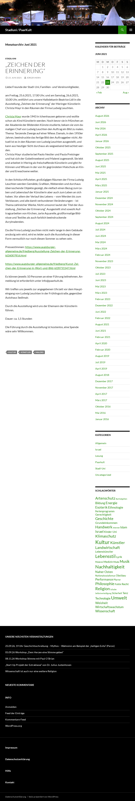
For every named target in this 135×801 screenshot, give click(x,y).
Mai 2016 (100, 412)
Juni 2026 (100, 122)
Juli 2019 (100, 362)
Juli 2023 (100, 273)
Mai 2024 (100, 242)
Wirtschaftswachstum (109, 607)
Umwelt (119, 598)
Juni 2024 (100, 235)
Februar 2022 (102, 318)
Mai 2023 (100, 286)
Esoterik (101, 507)
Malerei (40, 352)
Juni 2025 (100, 166)
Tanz (125, 593)
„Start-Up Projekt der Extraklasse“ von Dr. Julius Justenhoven (38, 664)
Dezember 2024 (104, 197)
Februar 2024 (102, 254)
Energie (111, 503)
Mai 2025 (100, 172)
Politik (118, 584)
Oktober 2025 (103, 147)
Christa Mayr (13, 116)
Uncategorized (103, 474)
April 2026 (101, 134)
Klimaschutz (105, 536)
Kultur (12, 352)
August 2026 (102, 115)
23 (107, 82)
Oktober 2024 (103, 210)
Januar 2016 (102, 419)
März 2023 (101, 292)
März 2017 (101, 400)
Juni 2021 (100, 330)
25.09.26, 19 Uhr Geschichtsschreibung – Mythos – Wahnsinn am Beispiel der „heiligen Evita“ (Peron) (60, 645)
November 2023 (104, 261)
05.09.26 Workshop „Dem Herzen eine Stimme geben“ (34, 652)
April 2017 (101, 393)
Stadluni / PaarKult (18, 30)
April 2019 (101, 368)
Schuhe (113, 589)
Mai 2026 (100, 128)
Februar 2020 (102, 349)
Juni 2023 (100, 280)
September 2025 (104, 153)
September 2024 (104, 216)
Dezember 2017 (104, 381)
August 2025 (102, 160)
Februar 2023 (102, 299)
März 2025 (101, 185)
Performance (104, 579)
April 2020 (101, 343)
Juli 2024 (100, 229)
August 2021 (102, 324)
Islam (123, 527)
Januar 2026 (102, 141)
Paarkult (100, 462)
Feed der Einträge (14, 713)
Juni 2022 (100, 311)
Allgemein (100, 443)
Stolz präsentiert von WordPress (43, 796)
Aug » (126, 92)
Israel (98, 449)
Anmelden (11, 706)
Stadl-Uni (10, 58)
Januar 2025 (102, 191)
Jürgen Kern (34, 77)
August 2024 (102, 223)
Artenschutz (105, 498)
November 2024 (104, 204)
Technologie (103, 598)
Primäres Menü (131, 30)
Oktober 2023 (103, 267)
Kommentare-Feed (15, 719)
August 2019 (102, 355)
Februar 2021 (102, 336)
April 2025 (101, 178)
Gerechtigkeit (103, 514)
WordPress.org (13, 725)
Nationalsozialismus (105, 575)
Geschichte (104, 518)
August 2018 (102, 374)
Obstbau (121, 575)
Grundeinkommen (106, 522)
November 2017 (104, 387)
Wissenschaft (105, 611)
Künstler (26, 352)
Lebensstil (105, 556)
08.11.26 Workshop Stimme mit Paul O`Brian (29, 658)
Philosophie (104, 584)
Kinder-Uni (110, 531)
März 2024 (101, 248)
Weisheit (101, 603)
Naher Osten (104, 572)
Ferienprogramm (104, 511)
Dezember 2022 (104, 305)
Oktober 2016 (103, 406)
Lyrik (119, 556)
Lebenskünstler (104, 551)
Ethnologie (115, 507)
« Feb (99, 92)
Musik (125, 561)
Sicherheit (117, 593)
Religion (102, 588)
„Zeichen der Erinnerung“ (25, 67)
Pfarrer (117, 579)
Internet (116, 527)
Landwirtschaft (107, 547)
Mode (116, 562)
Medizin (108, 561)
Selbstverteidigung (103, 593)
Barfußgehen (121, 499)
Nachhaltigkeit (110, 566)
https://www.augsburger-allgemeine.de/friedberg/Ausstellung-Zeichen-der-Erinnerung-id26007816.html (43, 251)
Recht (125, 584)
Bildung (100, 503)
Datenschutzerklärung (15, 796)
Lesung (99, 455)
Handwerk (103, 527)
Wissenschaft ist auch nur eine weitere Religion (31, 671)
